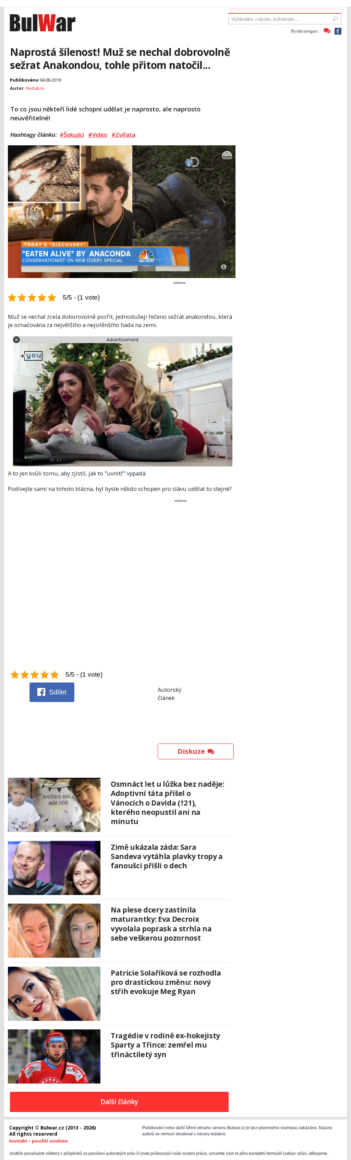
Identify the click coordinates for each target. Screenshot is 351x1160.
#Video (97, 134)
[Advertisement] (122, 586)
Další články (119, 1101)
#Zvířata (123, 134)
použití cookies (50, 1141)
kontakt (18, 1141)
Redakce (35, 88)
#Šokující (72, 134)
